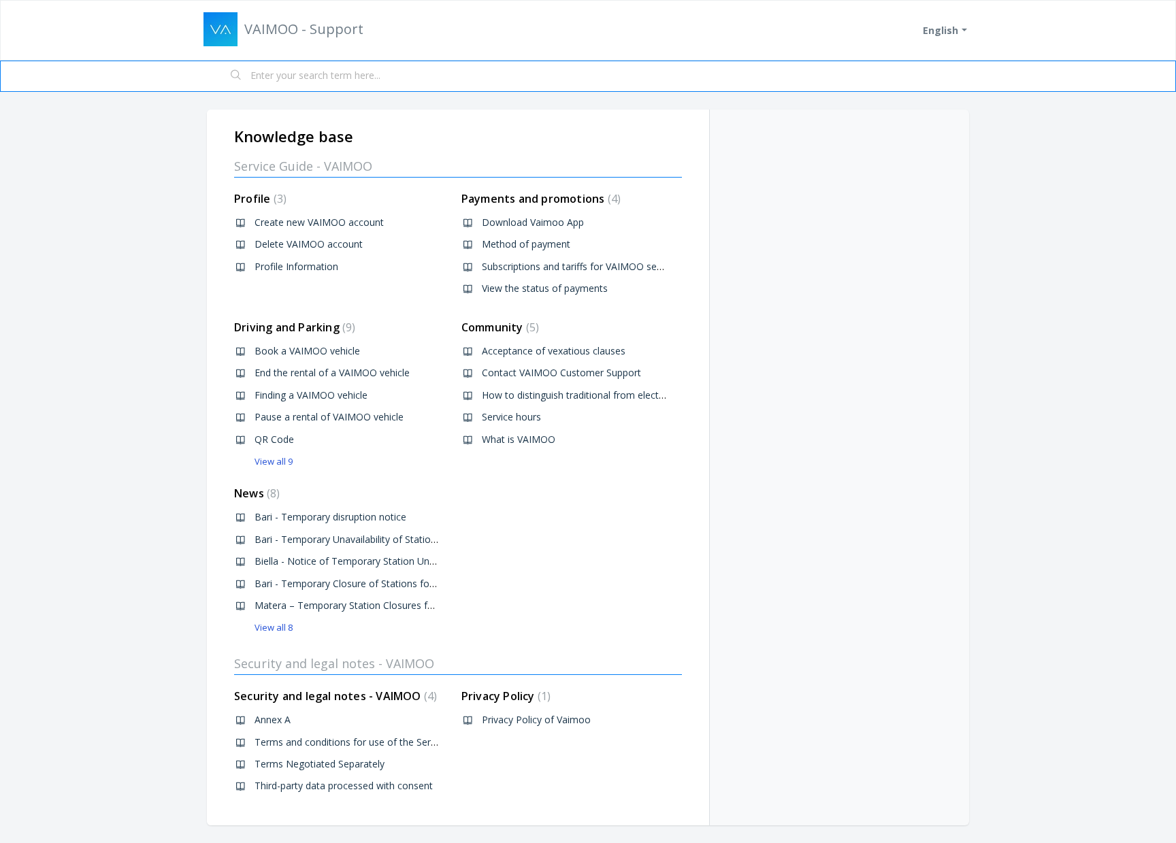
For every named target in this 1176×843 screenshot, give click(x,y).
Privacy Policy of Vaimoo (536, 719)
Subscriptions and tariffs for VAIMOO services (582, 266)
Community (498, 327)
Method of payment (526, 243)
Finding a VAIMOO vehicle (311, 395)
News (255, 493)
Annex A (273, 719)
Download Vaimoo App (533, 222)
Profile (258, 198)
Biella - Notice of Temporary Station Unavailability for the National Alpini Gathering (437, 561)
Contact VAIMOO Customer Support (561, 372)
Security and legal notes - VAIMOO (334, 663)
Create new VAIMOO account (319, 222)
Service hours (511, 416)
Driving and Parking (293, 327)
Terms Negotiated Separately (320, 763)
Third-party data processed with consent (344, 785)
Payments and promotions (539, 198)
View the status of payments (545, 288)
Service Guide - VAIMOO (303, 166)
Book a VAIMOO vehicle (307, 350)
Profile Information (296, 266)
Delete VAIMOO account (309, 243)
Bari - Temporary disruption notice (330, 516)
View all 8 (274, 627)
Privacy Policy (504, 696)
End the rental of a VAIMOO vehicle (332, 372)
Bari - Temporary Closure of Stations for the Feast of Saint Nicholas (405, 583)
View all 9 (274, 461)
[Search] (236, 76)
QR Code (274, 439)
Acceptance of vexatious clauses (553, 350)
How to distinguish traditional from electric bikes (588, 395)
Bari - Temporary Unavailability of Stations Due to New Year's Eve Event (413, 539)
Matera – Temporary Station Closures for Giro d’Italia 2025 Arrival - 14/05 (416, 605)
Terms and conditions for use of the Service (351, 741)
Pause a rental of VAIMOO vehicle (329, 416)
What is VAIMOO (518, 439)
